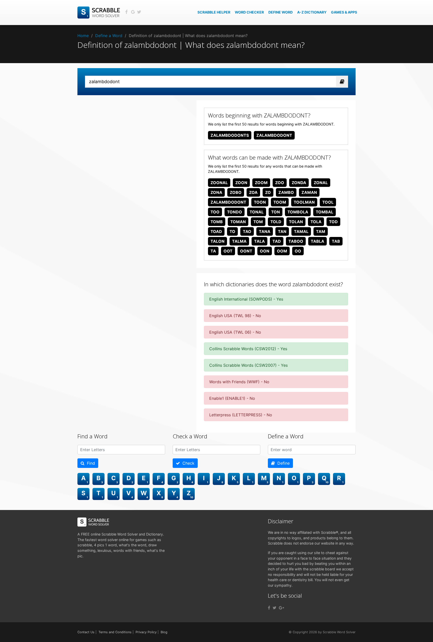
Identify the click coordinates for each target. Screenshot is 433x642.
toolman (304, 202)
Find (89, 463)
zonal (321, 182)
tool (328, 202)
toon (260, 202)
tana (264, 231)
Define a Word (108, 35)
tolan (296, 221)
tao (247, 231)
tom (258, 221)
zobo (236, 192)
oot (228, 250)
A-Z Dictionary (312, 12)
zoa (253, 192)
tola (315, 221)
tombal (324, 211)
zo (268, 192)
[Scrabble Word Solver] (99, 12)
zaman (309, 192)
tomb (216, 221)
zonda (299, 182)
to (232, 231)
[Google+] (281, 607)
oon (264, 250)
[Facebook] (269, 607)
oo (298, 250)
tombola (297, 211)
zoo (279, 182)
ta (213, 250)
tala (259, 241)
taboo (295, 241)
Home (83, 35)
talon (217, 241)
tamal (301, 231)
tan (282, 231)
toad (216, 231)
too (215, 211)
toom (279, 202)
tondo (234, 211)
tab (336, 241)
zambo (286, 192)
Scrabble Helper (213, 12)
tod (333, 221)
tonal (257, 211)
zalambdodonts (229, 135)
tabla (317, 241)
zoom (261, 182)
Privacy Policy (146, 632)
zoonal (219, 182)
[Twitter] (274, 607)
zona (216, 192)
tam (320, 231)
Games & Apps (344, 12)
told (275, 221)
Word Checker (249, 12)
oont (246, 250)
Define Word (280, 12)
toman (238, 221)
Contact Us (85, 632)
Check (187, 463)
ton (275, 211)
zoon (241, 182)
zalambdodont (274, 135)
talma (239, 241)
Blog (164, 632)
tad (276, 241)
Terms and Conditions (115, 632)
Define (282, 463)
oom (282, 250)
